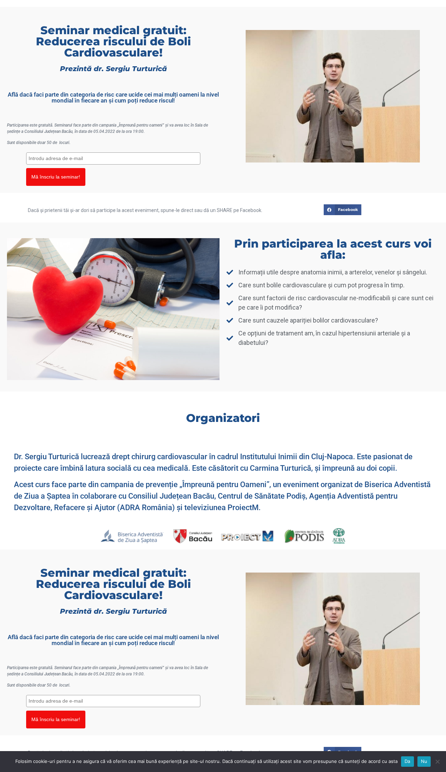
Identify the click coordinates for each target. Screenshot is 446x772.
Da (407, 761)
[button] (342, 209)
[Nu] (437, 761)
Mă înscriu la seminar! (55, 177)
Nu (424, 761)
